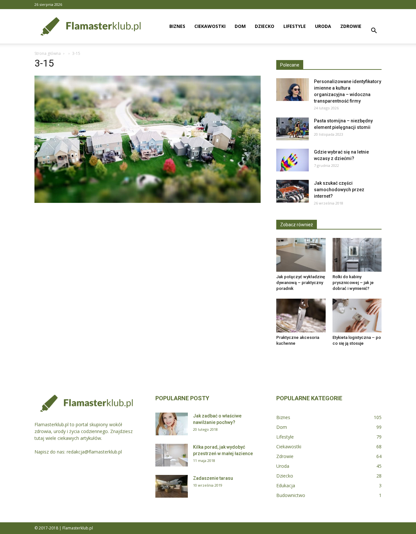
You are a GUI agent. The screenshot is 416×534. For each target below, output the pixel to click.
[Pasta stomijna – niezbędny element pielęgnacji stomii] (292, 129)
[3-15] (147, 201)
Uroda (323, 26)
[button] (374, 31)
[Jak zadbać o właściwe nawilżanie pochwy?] (171, 424)
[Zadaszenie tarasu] (171, 486)
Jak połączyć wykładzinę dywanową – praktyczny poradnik (300, 282)
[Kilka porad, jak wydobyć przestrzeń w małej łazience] (171, 455)
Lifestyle (294, 26)
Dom (240, 26)
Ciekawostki (210, 26)
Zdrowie (350, 26)
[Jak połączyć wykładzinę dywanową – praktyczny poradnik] (301, 255)
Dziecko (264, 26)
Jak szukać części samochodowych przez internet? (339, 189)
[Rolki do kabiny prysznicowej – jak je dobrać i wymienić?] (357, 255)
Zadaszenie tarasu (213, 478)
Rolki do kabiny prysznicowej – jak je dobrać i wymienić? (353, 282)
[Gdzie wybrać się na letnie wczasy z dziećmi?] (292, 160)
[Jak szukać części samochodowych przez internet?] (292, 191)
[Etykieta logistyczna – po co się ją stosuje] (357, 315)
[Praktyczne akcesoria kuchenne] (301, 315)
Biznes (177, 26)
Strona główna (47, 53)
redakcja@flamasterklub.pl (94, 452)
